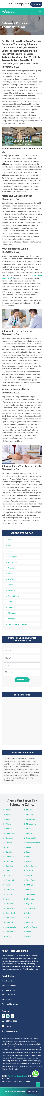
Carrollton (9, 852)
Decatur (9, 875)
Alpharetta (9, 815)
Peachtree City (31, 838)
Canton (8, 847)
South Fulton (30, 880)
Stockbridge (30, 894)
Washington (12, 619)
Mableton (9, 932)
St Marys (29, 885)
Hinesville (9, 908)
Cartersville (10, 857)
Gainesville (10, 904)
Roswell (29, 861)
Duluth (8, 885)
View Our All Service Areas (18, 624)
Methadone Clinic (8, 995)
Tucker (28, 918)
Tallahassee (12, 613)
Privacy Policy (7, 999)
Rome (28, 857)
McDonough (30, 819)
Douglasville (10, 880)
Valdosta (29, 922)
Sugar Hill (29, 904)
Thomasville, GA (12, 1031)
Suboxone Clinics (8, 990)
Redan (28, 852)
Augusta (9, 829)
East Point (9, 894)
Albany (10, 585)
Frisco (10, 551)
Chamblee (9, 861)
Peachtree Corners (33, 843)
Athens (8, 819)
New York (11, 579)
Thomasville (30, 908)
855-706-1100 (36, 4)
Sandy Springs (31, 866)
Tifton (28, 913)
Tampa (10, 607)
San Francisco (13, 562)
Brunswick (9, 838)
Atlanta (8, 824)
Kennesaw (10, 918)
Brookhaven (10, 833)
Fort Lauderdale (13, 596)
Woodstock (30, 936)
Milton (28, 829)
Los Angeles (12, 557)
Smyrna (29, 875)
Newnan (29, 833)
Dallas (10, 540)
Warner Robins (31, 927)
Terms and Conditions (10, 1004)
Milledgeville (31, 824)
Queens (10, 574)
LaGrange (9, 922)
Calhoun (9, 843)
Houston (11, 545)
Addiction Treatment (9, 985)
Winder (28, 932)
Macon (8, 936)
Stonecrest (30, 899)
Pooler (28, 847)
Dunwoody (10, 890)
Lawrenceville (11, 927)
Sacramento (12, 568)
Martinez (29, 815)
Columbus (9, 866)
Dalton (8, 871)
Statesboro (30, 890)
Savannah (29, 871)
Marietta (29, 810)
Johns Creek (10, 913)
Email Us (9, 1026)
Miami (10, 602)
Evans (8, 899)
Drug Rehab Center (9, 981)
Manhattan (11, 590)
